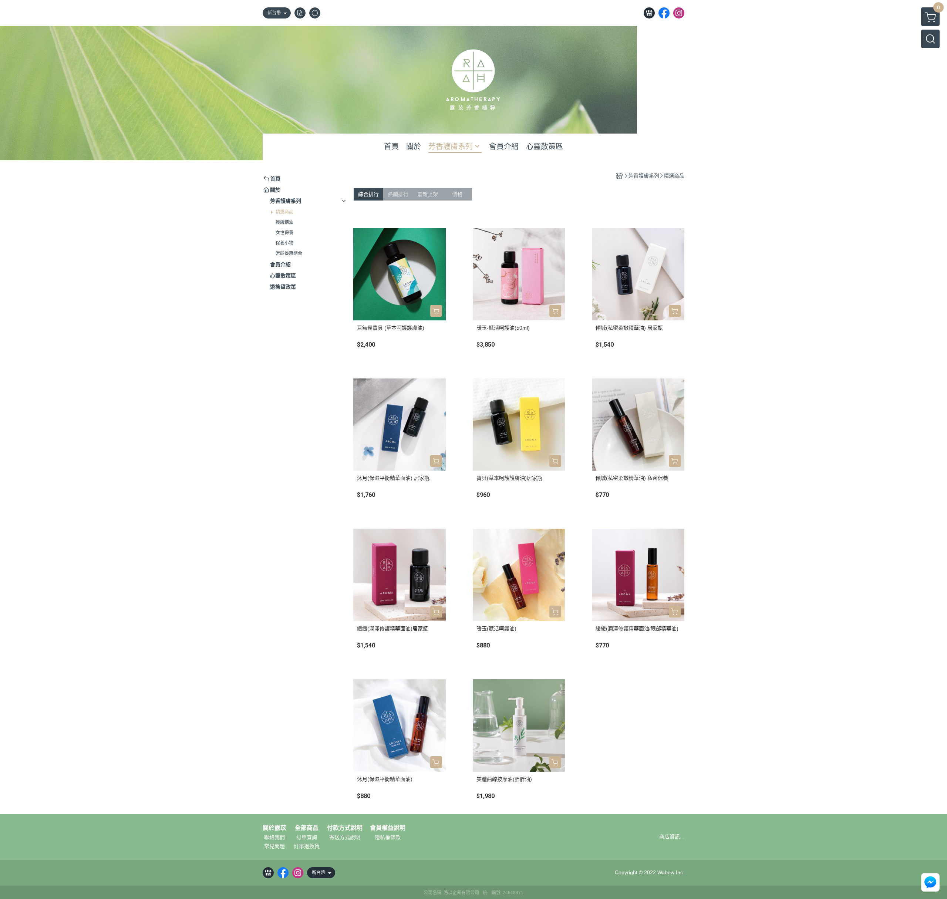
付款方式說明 (345, 828)
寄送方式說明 (344, 837)
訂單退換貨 (307, 846)
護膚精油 (284, 222)
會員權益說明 (387, 828)
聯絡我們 (274, 837)
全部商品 (307, 828)
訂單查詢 (306, 837)
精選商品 (284, 212)
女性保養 (284, 232)
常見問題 (274, 846)
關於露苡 (274, 828)
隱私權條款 (388, 837)
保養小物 (284, 243)
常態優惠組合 (289, 253)
